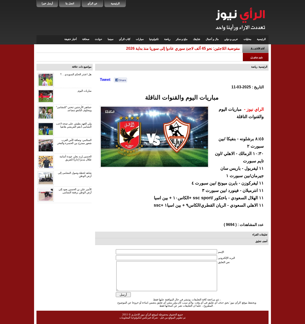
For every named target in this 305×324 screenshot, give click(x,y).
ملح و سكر (182, 39)
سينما (110, 39)
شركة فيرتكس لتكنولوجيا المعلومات (138, 317)
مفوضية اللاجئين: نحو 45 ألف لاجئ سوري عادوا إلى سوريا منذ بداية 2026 (183, 48)
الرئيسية (115, 3)
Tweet (105, 80)
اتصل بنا (70, 3)
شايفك (196, 39)
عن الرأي (92, 3)
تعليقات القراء (259, 234)
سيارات (140, 39)
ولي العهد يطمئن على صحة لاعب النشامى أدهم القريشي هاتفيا (74, 125)
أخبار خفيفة (70, 39)
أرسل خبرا (47, 3)
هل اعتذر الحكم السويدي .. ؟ (76, 74)
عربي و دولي (231, 39)
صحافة (85, 39)
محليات (247, 39)
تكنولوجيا (154, 39)
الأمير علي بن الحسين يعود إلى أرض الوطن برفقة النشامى (75, 191)
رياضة (167, 39)
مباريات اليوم (85, 90)
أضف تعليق (261, 241)
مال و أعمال (212, 39)
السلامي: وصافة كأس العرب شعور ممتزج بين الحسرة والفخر (74, 142)
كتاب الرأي (124, 39)
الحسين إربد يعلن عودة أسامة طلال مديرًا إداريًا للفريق (76, 158)
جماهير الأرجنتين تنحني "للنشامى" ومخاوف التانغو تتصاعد (74, 109)
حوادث (98, 39)
